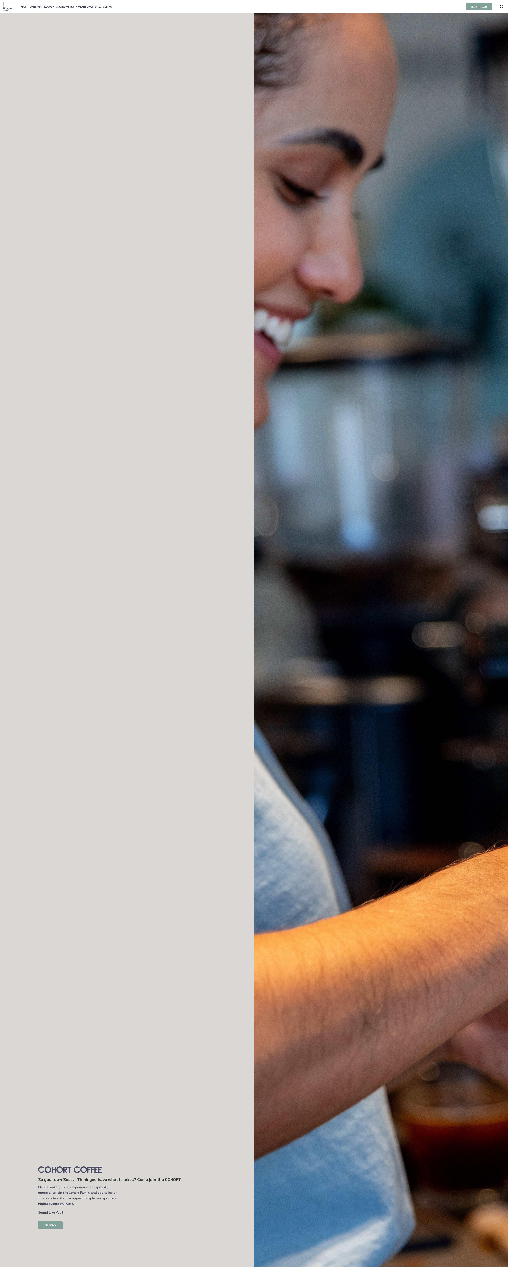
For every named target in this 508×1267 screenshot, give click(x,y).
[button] (50, 1225)
